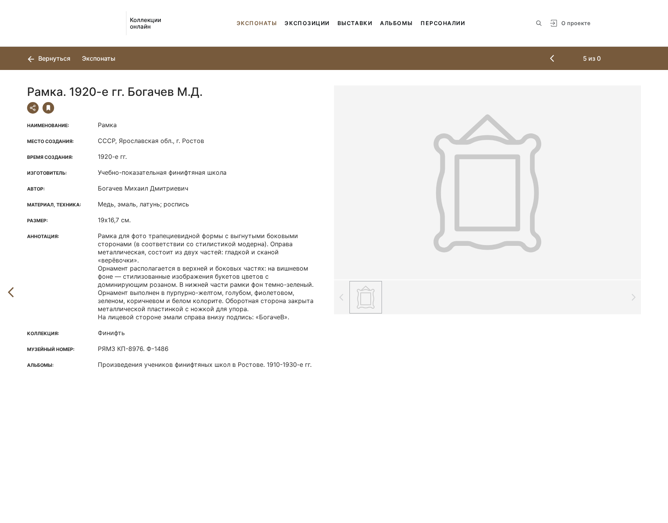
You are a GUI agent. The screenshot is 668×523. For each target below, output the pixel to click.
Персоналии (443, 23)
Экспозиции (307, 23)
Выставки (354, 23)
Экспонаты (257, 23)
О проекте (575, 23)
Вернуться (53, 58)
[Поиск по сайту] (539, 23)
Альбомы (396, 23)
